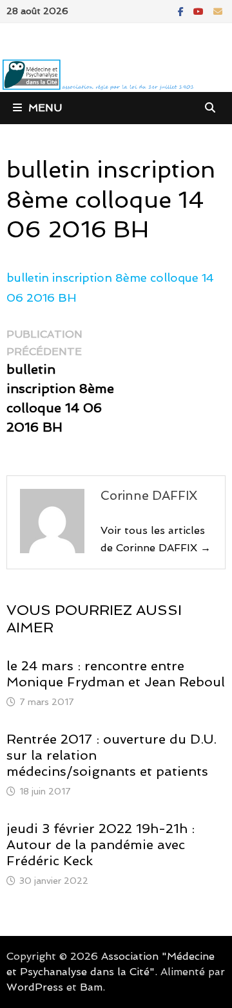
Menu (45, 108)
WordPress (34, 987)
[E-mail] (218, 10)
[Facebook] (182, 10)
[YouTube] (200, 10)
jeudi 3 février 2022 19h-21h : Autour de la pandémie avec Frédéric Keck (100, 844)
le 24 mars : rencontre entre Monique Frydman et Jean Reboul (115, 674)
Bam (91, 987)
